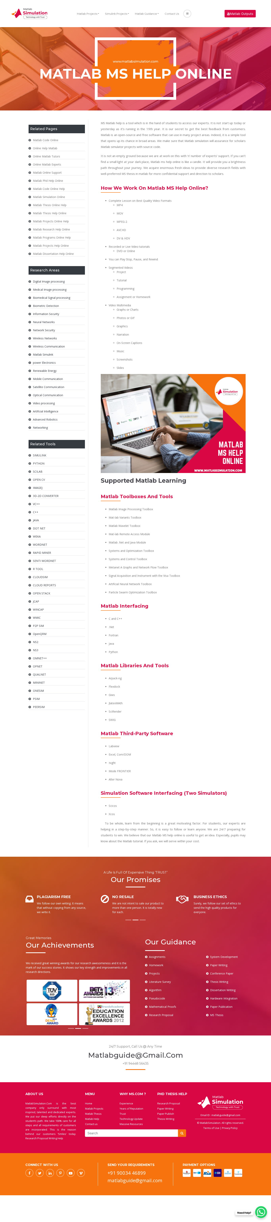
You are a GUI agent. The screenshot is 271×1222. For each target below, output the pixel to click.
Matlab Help (92, 1119)
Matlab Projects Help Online (51, 245)
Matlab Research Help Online (51, 229)
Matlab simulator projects (118, 147)
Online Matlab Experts (47, 164)
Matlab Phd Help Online (48, 181)
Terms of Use (211, 1128)
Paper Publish (165, 1113)
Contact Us (172, 13)
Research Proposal (168, 1103)
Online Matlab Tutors (46, 156)
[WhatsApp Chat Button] (261, 1212)
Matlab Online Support (47, 172)
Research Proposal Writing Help (44, 1138)
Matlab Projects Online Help (51, 221)
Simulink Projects (116, 13)
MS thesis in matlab (135, 174)
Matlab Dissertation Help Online (53, 254)
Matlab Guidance (146, 13)
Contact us (91, 1124)
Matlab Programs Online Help (52, 237)
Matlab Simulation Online (49, 197)
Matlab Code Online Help (49, 189)
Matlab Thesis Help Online (49, 213)
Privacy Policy (229, 1128)
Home (88, 1103)
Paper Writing (165, 1108)
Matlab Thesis (93, 1113)
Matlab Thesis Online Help (49, 205)
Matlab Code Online (45, 140)
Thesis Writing (165, 1119)
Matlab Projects (87, 13)
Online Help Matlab (45, 148)
